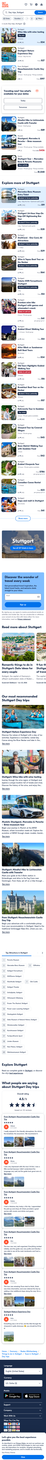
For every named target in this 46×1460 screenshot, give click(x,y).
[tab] (16, 953)
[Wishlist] (26, 4)
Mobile (6, 1391)
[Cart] (31, 4)
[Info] (24, 24)
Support (7, 1405)
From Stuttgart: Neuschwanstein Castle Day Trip (22, 1118)
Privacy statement (24, 619)
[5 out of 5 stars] (23, 1123)
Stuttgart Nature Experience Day (17, 1312)
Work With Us (9, 1416)
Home (4, 1351)
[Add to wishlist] (14, 31)
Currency (8, 1378)
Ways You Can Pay (11, 1420)
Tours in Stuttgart (32, 1354)
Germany (13, 1351)
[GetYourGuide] (5, 4)
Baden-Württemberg (29, 1351)
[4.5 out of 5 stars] (23, 1105)
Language (8, 1366)
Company (8, 1410)
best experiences (16, 1073)
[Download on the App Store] (32, 1396)
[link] (23, 36)
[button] (23, 36)
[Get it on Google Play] (12, 1396)
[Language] (36, 4)
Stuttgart (28, 1071)
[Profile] (41, 4)
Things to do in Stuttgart (12, 1354)
